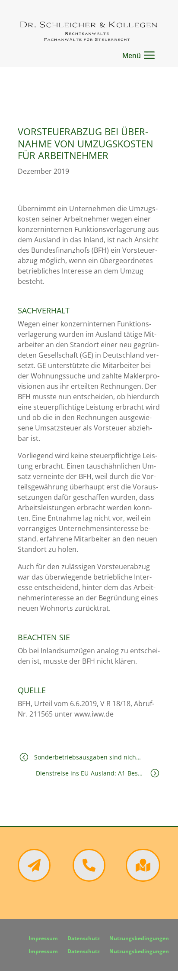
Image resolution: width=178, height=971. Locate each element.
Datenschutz (83, 938)
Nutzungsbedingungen (139, 938)
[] (34, 879)
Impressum (43, 938)
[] (143, 879)
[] (89, 879)
